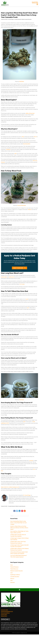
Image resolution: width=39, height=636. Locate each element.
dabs (24, 421)
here (34, 469)
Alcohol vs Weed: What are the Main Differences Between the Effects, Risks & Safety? (19, 528)
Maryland (12, 582)
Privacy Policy (4, 614)
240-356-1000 (4, 609)
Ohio (11, 580)
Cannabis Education (17, 19)
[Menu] (19, 589)
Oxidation (8, 149)
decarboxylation (26, 143)
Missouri (12, 578)
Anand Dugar (28, 495)
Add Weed (21, 81)
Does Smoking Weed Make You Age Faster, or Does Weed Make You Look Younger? (18, 523)
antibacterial (11, 277)
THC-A (35, 136)
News (11, 565)
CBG (23, 136)
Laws (11, 572)
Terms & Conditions (5, 612)
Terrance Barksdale (21, 205)
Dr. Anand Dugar (11, 19)
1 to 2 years (22, 284)
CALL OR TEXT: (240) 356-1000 (35, 2)
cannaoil (31, 460)
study (27, 299)
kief (28, 307)
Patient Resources (14, 568)
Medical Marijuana (14, 567)
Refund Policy (4, 616)
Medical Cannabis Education (26, 19)
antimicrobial (4, 277)
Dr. (24, 495)
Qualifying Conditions (15, 574)
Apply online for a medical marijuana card (10, 487)
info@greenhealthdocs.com (7, 611)
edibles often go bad (30, 113)
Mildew (29, 209)
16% (15, 153)
